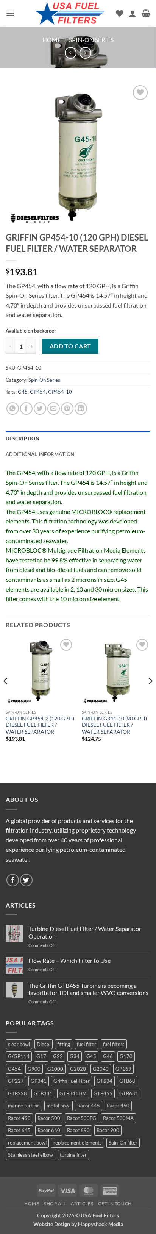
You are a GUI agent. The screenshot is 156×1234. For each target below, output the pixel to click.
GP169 (123, 1069)
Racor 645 (19, 1130)
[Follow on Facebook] (12, 880)
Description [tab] (22, 439)
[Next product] (70, 53)
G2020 (78, 1069)
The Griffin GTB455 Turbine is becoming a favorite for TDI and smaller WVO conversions (88, 989)
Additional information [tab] (40, 454)
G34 (75, 1056)
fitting (63, 1044)
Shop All (55, 1203)
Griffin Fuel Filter (71, 1081)
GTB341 (43, 1093)
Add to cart (70, 346)
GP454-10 (60, 392)
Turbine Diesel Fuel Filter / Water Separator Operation (84, 932)
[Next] (149, 696)
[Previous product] (85, 53)
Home (51, 39)
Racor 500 (48, 1118)
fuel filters (114, 1044)
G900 (34, 1069)
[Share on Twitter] (40, 408)
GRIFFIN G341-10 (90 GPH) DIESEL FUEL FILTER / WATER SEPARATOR (114, 725)
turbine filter (73, 1155)
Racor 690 (78, 1130)
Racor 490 (19, 1118)
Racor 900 (108, 1130)
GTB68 (127, 1081)
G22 (58, 1056)
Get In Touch (115, 1203)
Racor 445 (88, 1106)
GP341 (39, 1081)
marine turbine (24, 1106)
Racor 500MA (118, 1118)
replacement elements (77, 1143)
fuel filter (86, 1044)
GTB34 (104, 1081)
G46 (108, 1056)
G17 (41, 1056)
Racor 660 (48, 1130)
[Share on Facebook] (26, 408)
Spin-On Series (91, 39)
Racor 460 (118, 1106)
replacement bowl (27, 1143)
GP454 (38, 392)
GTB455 (103, 1093)
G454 (14, 1069)
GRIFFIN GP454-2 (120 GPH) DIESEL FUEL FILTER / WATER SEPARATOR (40, 725)
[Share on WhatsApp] (12, 408)
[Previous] (6, 696)
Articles (82, 1203)
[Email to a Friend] (53, 408)
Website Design (51, 1224)
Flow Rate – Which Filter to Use (69, 960)
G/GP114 (19, 1056)
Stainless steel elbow (30, 1155)
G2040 (101, 1069)
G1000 (55, 1069)
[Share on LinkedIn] (81, 408)
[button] (10, 13)
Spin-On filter (123, 1143)
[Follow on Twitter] (26, 880)
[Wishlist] (119, 13)
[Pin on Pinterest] (67, 408)
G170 (126, 1056)
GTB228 (17, 1093)
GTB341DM (73, 1093)
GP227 (16, 1081)
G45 (23, 392)
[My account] (132, 13)
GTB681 (128, 1093)
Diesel (43, 1044)
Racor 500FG (81, 1118)
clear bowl (19, 1044)
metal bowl (58, 1106)
